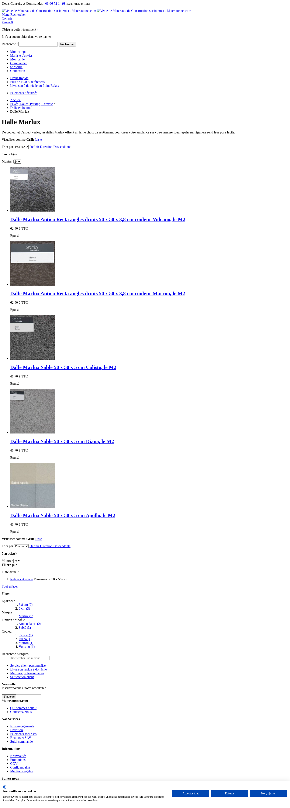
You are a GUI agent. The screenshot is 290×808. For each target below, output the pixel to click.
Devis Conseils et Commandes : (23, 3)
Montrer (7, 161)
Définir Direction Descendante (50, 147)
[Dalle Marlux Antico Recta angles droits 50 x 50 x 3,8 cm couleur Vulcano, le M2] (32, 210)
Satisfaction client (22, 677)
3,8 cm (25, 604)
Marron (26, 643)
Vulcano (27, 646)
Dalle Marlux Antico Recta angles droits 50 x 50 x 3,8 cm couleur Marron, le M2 (97, 293)
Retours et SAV (20, 737)
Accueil (15, 100)
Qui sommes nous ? (23, 708)
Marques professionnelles (27, 673)
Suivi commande (21, 741)
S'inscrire (16, 67)
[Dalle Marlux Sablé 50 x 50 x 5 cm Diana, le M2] (32, 432)
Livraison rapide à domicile (28, 669)
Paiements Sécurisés (23, 93)
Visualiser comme (13, 139)
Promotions (17, 760)
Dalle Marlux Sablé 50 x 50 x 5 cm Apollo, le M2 (62, 515)
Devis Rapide (19, 78)
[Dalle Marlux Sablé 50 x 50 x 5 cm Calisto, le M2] (32, 358)
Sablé (25, 627)
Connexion (17, 71)
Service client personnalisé (28, 665)
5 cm (24, 608)
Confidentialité (20, 767)
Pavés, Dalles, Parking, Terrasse (31, 104)
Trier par (7, 147)
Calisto (26, 635)
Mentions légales (21, 771)
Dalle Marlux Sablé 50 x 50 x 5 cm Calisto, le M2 (63, 367)
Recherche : (10, 44)
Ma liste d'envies (21, 55)
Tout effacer (10, 586)
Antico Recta (30, 624)
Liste (38, 139)
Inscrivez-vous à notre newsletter (24, 688)
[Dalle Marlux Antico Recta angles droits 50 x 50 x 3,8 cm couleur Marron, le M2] (32, 284)
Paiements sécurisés (23, 734)
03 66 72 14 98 (55, 3)
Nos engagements (22, 726)
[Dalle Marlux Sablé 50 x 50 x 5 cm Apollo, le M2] (32, 506)
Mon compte (18, 51)
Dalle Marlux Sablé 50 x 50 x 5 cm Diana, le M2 (62, 441)
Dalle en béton (20, 107)
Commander (18, 63)
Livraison (16, 730)
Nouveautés (18, 756)
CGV (14, 763)
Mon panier (18, 59)
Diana (25, 639)
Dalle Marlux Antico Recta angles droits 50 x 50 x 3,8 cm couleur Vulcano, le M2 (97, 219)
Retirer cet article (21, 579)
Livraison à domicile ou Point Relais (34, 85)
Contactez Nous (21, 712)
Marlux (26, 616)
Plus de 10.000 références (27, 82)
